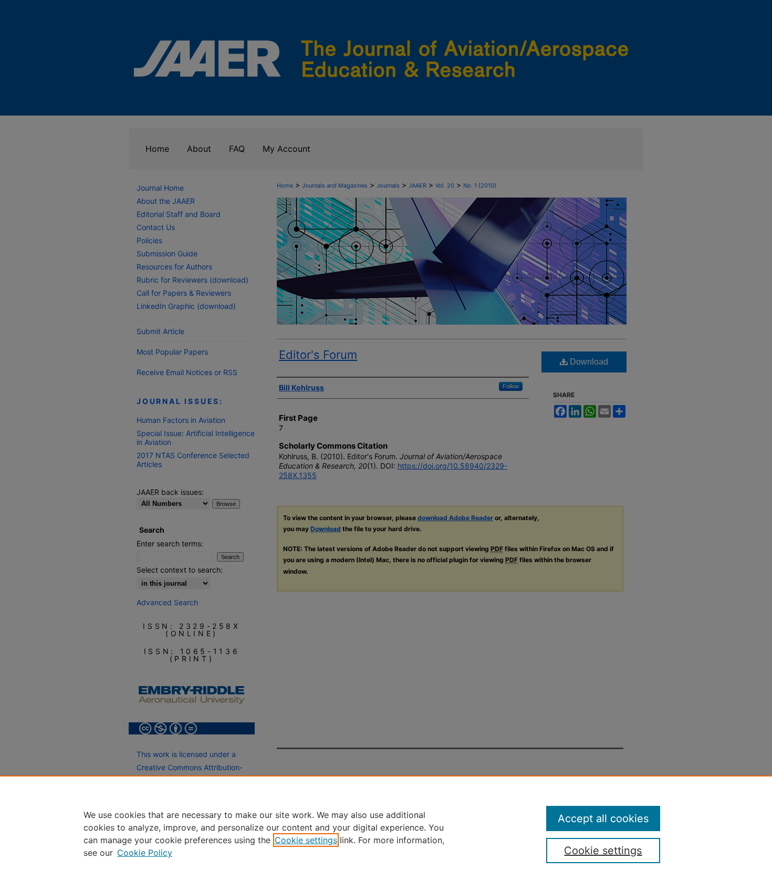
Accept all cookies (603, 818)
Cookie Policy (144, 852)
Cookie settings (306, 840)
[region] (386, 833)
